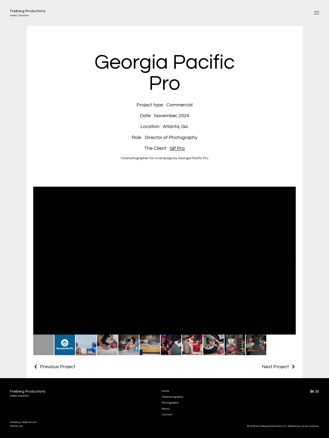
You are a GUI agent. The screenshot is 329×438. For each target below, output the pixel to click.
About (166, 408)
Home (165, 391)
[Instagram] (317, 391)
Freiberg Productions (27, 391)
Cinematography (172, 396)
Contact (167, 414)
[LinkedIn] (312, 391)
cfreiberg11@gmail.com (23, 422)
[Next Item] (289, 261)
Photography (170, 402)
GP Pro (177, 148)
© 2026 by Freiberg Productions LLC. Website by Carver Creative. (283, 426)
